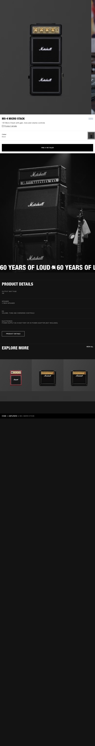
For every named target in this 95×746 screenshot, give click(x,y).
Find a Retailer (47, 148)
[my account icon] (82, 10)
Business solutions (57, 5)
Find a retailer (81, 5)
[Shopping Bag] (85, 10)
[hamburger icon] (89, 10)
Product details (10, 126)
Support (71, 11)
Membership (70, 5)
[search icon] (78, 10)
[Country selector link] (89, 5)
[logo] (9, 9)
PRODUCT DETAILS (13, 334)
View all (89, 347)
